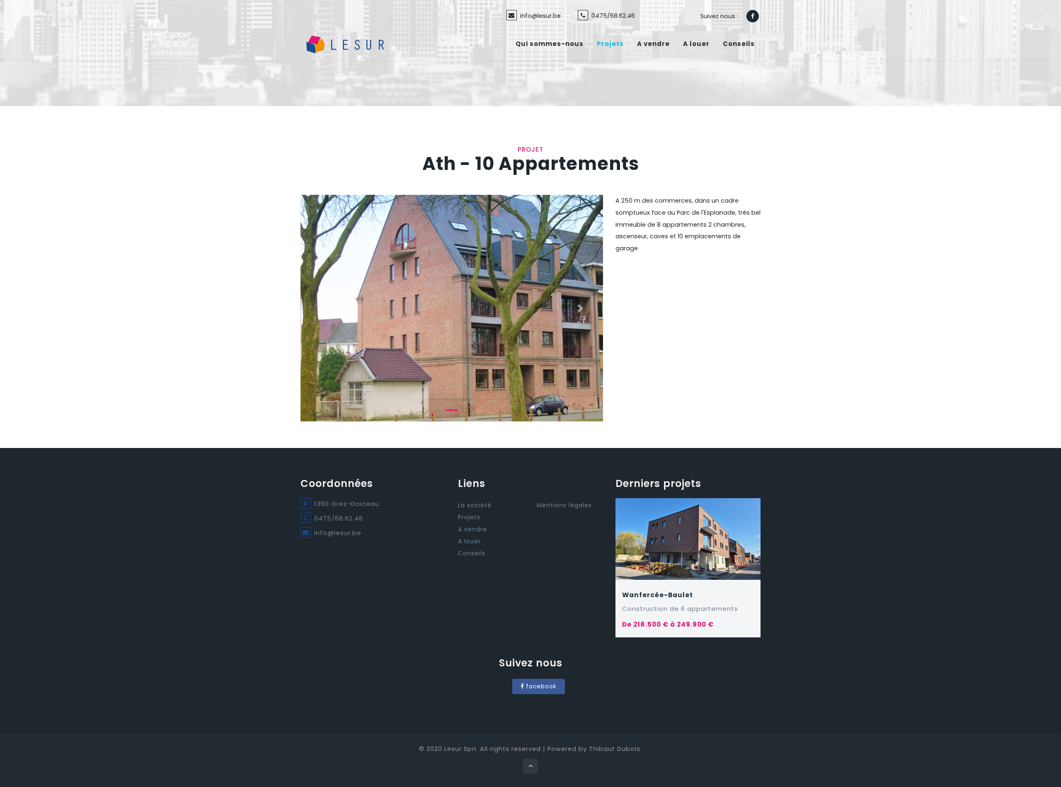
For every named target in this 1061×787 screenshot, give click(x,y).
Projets (610, 43)
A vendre (653, 43)
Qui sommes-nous (550, 43)
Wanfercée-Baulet (657, 595)
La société (475, 505)
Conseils (739, 43)
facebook (541, 686)
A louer (696, 43)
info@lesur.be (540, 16)
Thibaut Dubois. (615, 749)
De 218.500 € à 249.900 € (668, 624)
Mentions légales (564, 505)
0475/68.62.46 (613, 16)
